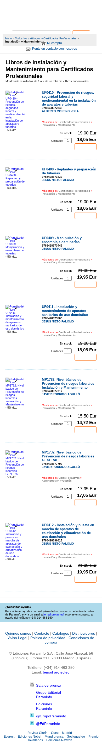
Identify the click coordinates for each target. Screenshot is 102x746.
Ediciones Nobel (29, 736)
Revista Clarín (37, 733)
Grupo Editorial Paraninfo (48, 694)
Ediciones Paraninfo (44, 706)
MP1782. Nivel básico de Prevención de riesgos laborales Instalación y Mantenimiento (68, 383)
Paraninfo (51, 22)
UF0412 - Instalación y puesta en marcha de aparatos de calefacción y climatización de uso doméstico (68, 531)
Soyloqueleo (76, 736)
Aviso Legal (17, 638)
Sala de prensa (48, 685)
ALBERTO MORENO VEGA (60, 111)
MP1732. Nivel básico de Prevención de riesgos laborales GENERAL (68, 456)
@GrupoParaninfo (51, 716)
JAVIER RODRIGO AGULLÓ (61, 394)
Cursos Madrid (61, 733)
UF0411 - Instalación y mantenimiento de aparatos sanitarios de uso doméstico (65, 311)
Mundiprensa (54, 736)
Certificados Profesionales (60, 38)
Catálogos (60, 633)
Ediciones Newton (59, 740)
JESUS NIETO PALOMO (58, 179)
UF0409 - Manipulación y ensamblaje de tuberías (62, 240)
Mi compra (54, 43)
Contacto (41, 633)
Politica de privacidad (47, 638)
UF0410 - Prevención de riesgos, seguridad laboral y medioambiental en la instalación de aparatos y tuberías (69, 98)
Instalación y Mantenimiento (59, 124)
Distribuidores (83, 633)
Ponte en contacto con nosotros (54, 48)
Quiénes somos (18, 633)
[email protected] (57, 672)
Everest (9, 736)
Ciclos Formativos (69, 477)
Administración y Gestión (57, 480)
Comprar (85, 147)
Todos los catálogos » (29, 38)
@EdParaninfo (48, 724)
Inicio (8, 38)
